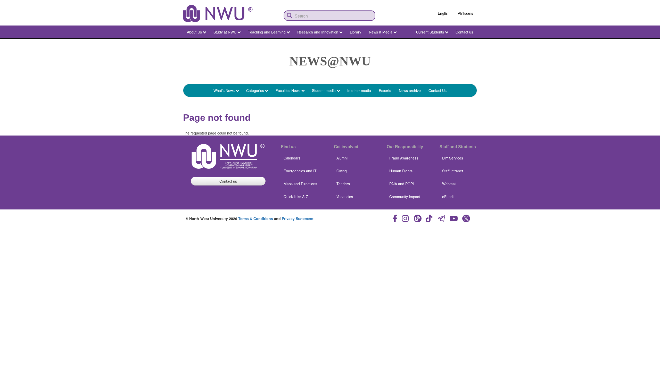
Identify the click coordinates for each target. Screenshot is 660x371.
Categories (255, 90)
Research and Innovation (317, 32)
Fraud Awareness (403, 158)
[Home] (218, 13)
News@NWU (330, 61)
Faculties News (288, 90)
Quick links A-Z (296, 196)
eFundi (447, 196)
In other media (359, 90)
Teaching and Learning (267, 32)
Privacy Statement (298, 218)
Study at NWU (224, 32)
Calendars (292, 158)
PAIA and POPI (401, 183)
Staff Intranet (452, 170)
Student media (324, 90)
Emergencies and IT (300, 170)
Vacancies (344, 196)
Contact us (464, 32)
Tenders (343, 183)
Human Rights (400, 170)
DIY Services (452, 158)
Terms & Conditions (255, 218)
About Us (194, 32)
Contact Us (437, 90)
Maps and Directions (300, 183)
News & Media (380, 32)
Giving (341, 170)
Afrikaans (465, 13)
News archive (410, 90)
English (444, 13)
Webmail (449, 183)
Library (355, 32)
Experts (385, 90)
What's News (224, 90)
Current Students (430, 32)
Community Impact (404, 196)
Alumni (342, 158)
